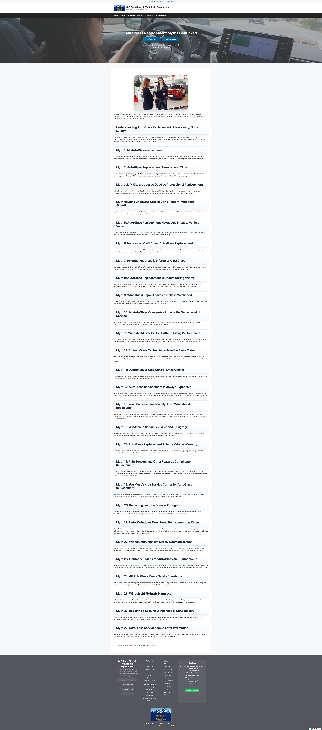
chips (125, 212)
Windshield (167, 664)
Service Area (149, 667)
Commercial (168, 683)
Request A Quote (161, 15)
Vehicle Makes (149, 669)
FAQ (149, 675)
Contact (149, 678)
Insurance (168, 686)
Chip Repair (167, 667)
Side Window (168, 672)
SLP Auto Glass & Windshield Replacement (148, 7)
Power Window (168, 681)
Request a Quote (149, 681)
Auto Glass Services (134, 15)
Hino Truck (167, 695)
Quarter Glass (167, 675)
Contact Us (149, 15)
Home (116, 15)
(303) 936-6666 (151, 39)
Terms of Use (149, 692)
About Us (150, 664)
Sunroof (167, 678)
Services (168, 661)
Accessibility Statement (149, 698)
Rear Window (168, 669)
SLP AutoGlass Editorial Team (145, 645)
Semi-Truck (167, 692)
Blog (149, 672)
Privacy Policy (149, 687)
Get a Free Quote (192, 690)
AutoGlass (117, 114)
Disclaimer (149, 695)
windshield (127, 139)
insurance (124, 250)
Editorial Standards (149, 701)
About (123, 15)
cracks (133, 212)
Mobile (116, 494)
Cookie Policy (149, 689)
